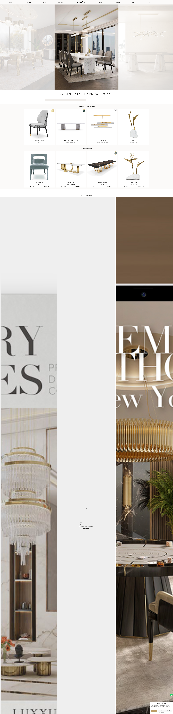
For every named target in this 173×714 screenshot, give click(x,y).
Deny (161, 710)
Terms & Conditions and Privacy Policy (87, 526)
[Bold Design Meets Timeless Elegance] (27, 47)
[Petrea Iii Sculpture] (133, 166)
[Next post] (169, 47)
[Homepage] (81, 2)
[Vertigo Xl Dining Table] (71, 166)
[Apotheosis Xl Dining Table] (102, 166)
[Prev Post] (4, 47)
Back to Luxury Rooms (86, 190)
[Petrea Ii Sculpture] (133, 124)
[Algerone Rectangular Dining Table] (71, 124)
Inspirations (100, 2)
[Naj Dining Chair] (39, 166)
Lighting (44, 2)
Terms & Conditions (161, 712)
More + (39, 144)
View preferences (168, 710)
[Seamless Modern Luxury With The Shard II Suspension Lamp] (145, 47)
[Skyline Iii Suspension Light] (102, 124)
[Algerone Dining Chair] (39, 124)
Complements (61, 2)
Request (85, 528)
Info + (32, 186)
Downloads (118, 2)
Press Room (134, 2)
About (150, 2)
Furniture (28, 2)
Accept (154, 710)
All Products (11, 2)
